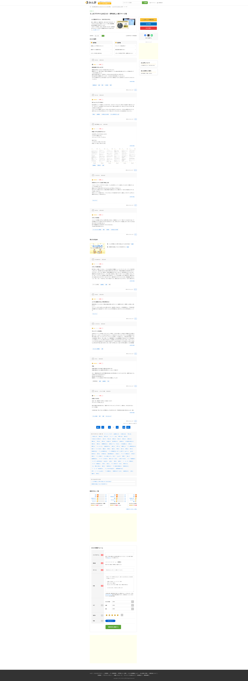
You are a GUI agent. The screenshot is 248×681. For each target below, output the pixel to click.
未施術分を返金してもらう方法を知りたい (99, 484)
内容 (94, 585)
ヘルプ (91, 673)
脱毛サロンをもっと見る (132, 509)
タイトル (95, 570)
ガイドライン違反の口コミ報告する (130, 423)
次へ (128, 427)
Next (136, 156)
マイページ (153, 2)
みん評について (96, 30)
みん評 (90, 2)
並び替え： (92, 35)
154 (124, 427)
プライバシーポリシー (107, 675)
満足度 (94, 563)
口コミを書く (148, 28)
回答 (132, 244)
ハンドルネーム (96, 555)
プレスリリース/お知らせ (129, 675)
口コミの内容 (107, 601)
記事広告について (153, 673)
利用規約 (99, 675)
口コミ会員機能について (133, 673)
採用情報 (139, 675)
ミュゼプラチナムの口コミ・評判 (117, 6)
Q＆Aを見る (148, 24)
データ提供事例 (113, 673)
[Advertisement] (113, 527)
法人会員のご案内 (143, 673)
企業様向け (160, 2)
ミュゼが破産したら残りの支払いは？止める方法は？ (102, 481)
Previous (89, 156)
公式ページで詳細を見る (149, 19)
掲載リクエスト (117, 675)
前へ (98, 427)
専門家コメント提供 (122, 673)
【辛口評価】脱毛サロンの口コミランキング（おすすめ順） (101, 6)
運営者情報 (146, 675)
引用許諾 (106, 673)
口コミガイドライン (108, 594)
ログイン (109, 557)
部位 (106, 608)
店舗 (106, 605)
